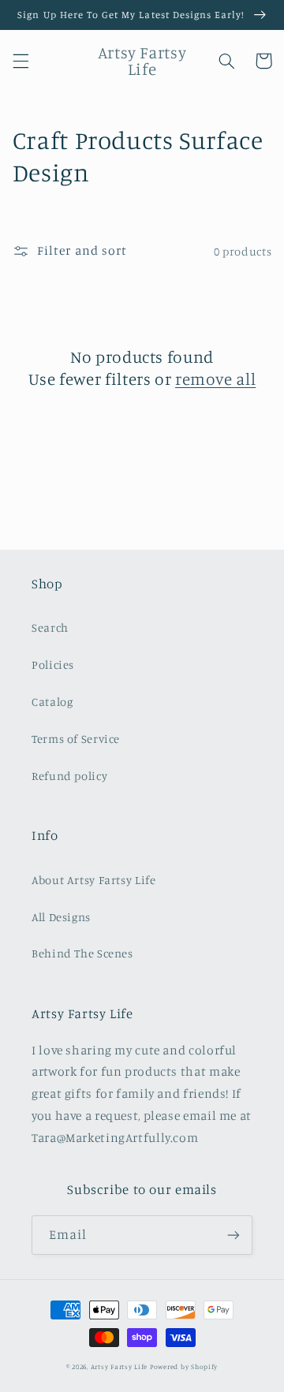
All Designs (61, 917)
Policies (53, 664)
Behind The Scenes (82, 953)
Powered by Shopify (184, 1366)
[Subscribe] (233, 1234)
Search (50, 627)
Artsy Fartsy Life (119, 1366)
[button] (20, 61)
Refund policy (69, 775)
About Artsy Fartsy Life (94, 879)
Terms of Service (76, 738)
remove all (215, 378)
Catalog (52, 701)
